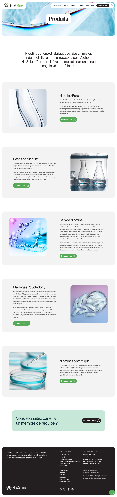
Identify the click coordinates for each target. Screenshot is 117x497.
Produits (66, 5)
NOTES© (73, 5)
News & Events (90, 5)
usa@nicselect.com (89, 457)
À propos (80, 5)
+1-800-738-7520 (89, 454)
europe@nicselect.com (67, 457)
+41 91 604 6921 (65, 454)
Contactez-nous (102, 5)
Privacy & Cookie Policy (91, 472)
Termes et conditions (90, 470)
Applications (57, 5)
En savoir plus (66, 119)
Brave (104, 478)
